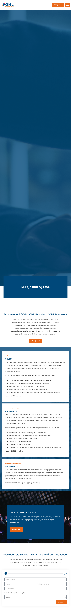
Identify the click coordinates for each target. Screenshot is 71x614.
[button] (67, 5)
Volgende (61, 602)
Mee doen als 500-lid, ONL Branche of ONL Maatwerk (35, 554)
